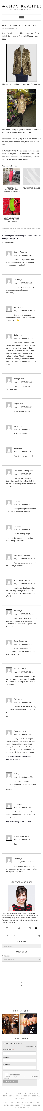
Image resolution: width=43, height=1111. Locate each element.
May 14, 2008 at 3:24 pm (24, 474)
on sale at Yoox (16, 36)
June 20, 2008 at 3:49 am (24, 862)
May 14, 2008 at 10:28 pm (24, 559)
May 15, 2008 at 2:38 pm (24, 807)
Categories (6, 956)
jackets (29, 228)
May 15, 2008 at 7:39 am (24, 734)
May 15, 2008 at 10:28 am (24, 777)
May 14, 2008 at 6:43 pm (24, 529)
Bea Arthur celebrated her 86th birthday (17, 157)
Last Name (6, 1064)
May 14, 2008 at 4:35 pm (24, 504)
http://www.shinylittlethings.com (18, 822)
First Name (6, 1057)
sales (7, 230)
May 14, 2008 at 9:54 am (24, 255)
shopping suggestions (16, 230)
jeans (33, 228)
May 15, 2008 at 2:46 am (24, 614)
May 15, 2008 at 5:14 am (24, 702)
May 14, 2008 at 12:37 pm (24, 407)
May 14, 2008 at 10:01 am (24, 283)
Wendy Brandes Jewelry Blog (21, 6)
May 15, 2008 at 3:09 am (24, 644)
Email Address (8, 1050)
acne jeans (13, 228)
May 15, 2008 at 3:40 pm (24, 839)
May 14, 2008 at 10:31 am (24, 311)
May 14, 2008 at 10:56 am (24, 382)
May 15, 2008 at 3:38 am (24, 672)
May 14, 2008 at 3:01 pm (24, 451)
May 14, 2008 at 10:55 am (24, 338)
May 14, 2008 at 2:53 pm (24, 429)
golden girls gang (21, 228)
